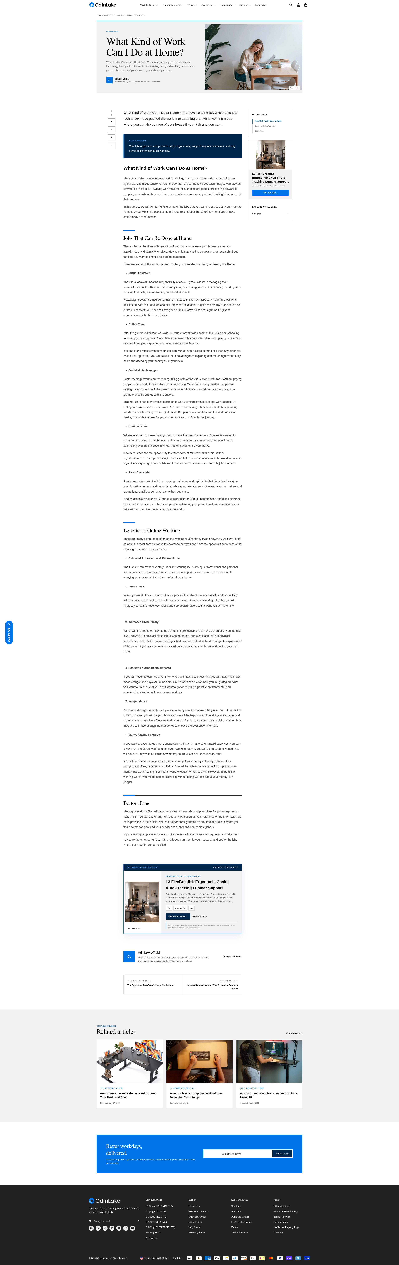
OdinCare (236, 1211)
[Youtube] (118, 1228)
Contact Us (194, 1206)
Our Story (236, 1206)
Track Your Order (197, 1216)
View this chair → (271, 193)
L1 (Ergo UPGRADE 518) (159, 1206)
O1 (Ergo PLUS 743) (156, 1216)
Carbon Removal (239, 1232)
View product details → (177, 916)
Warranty (278, 1232)
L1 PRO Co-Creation (241, 1222)
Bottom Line (259, 131)
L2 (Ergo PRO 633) (156, 1211)
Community (226, 5)
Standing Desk (153, 1232)
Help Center (194, 1227)
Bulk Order (260, 5)
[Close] (9, 624)
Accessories (207, 5)
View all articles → (294, 1033)
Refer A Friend (195, 1222)
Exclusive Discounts (198, 1211)
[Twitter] (105, 1228)
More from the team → (233, 956)
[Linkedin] (111, 1228)
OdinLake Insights (240, 1216)
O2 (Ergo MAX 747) (156, 1222)
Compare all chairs (199, 916)
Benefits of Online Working (265, 126)
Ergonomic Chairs (171, 5)
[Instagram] (98, 1228)
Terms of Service (282, 1216)
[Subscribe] (135, 1221)
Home (99, 15)
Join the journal (282, 1154)
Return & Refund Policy (286, 1211)
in (111, 137)
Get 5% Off (9, 635)
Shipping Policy (281, 1206)
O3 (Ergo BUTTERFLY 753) (160, 1227)
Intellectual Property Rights (287, 1227)
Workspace (108, 15)
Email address (211, 1152)
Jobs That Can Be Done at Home (268, 121)
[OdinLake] (103, 5)
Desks (191, 5)
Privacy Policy (281, 1222)
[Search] (291, 5)
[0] (305, 5)
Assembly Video (196, 1232)
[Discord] (132, 1228)
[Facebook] (91, 1228)
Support (244, 5)
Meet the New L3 (148, 5)
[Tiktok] (125, 1228)
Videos (234, 1227)
